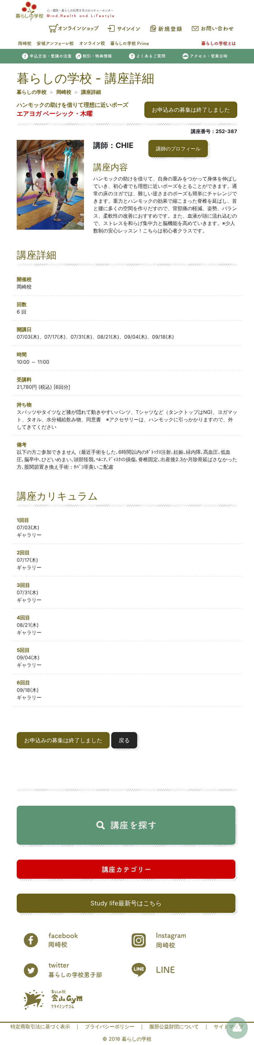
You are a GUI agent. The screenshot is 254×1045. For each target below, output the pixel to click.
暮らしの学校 (31, 92)
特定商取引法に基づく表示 (40, 1026)
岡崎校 (63, 92)
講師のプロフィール (178, 148)
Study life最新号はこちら (126, 903)
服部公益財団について (174, 1026)
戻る (124, 740)
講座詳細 (91, 92)
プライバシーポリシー (109, 1026)
